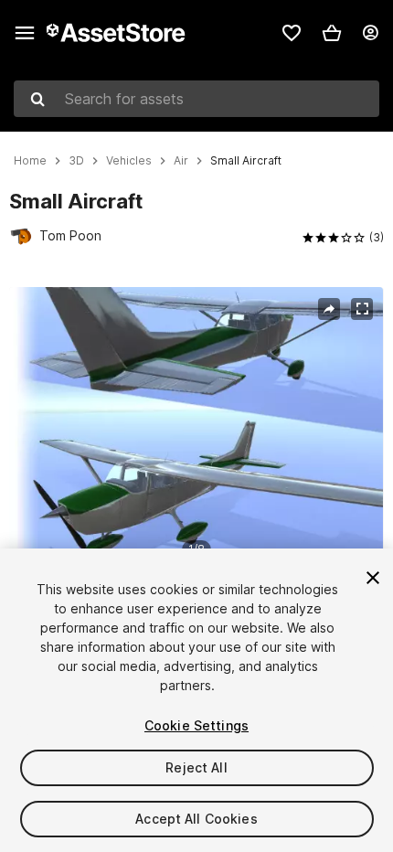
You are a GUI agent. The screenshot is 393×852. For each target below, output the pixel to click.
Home (30, 160)
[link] (292, 33)
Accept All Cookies (196, 818)
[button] (332, 33)
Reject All (196, 767)
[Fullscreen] (362, 309)
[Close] (373, 578)
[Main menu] (24, 33)
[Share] (329, 309)
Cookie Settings (196, 725)
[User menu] (370, 33)
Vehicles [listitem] (129, 160)
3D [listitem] (76, 160)
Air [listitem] (181, 160)
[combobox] (196, 98)
